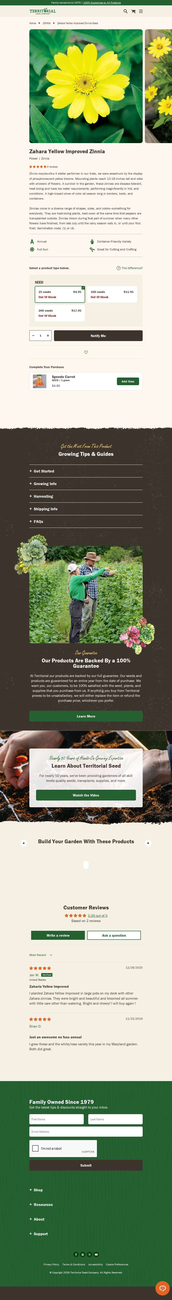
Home (32, 23)
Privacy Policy (51, 1264)
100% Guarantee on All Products (102, 2)
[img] (40, 968)
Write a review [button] (58, 935)
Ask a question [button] (114, 935)
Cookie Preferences (117, 1264)
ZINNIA (47, 23)
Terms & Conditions (73, 1264)
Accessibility (95, 1264)
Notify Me (98, 335)
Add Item (128, 381)
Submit (86, 1165)
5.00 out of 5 (98, 915)
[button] (38, 166)
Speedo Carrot (63, 376)
